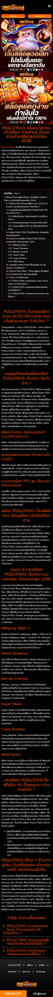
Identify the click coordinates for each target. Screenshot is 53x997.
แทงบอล (12, 971)
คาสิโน (42, 965)
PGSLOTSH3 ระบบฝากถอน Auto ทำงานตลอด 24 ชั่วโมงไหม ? (25, 929)
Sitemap (40, 971)
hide (17, 193)
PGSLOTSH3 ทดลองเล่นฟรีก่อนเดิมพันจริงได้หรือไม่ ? (28, 941)
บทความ (26, 971)
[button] (49, 6)
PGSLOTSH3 (14, 965)
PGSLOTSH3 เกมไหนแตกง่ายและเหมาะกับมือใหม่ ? (26, 952)
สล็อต (30, 965)
